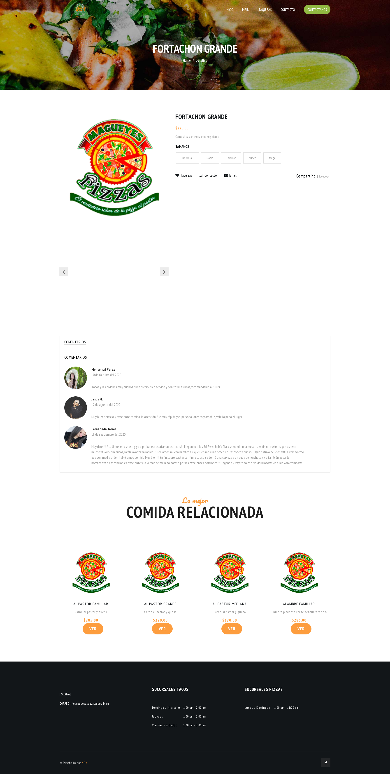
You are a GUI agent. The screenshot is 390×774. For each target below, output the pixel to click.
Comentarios (75, 341)
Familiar (231, 158)
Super (252, 158)
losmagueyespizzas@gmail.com (90, 704)
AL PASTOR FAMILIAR (90, 603)
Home (187, 60)
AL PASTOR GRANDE (160, 603)
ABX (84, 763)
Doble (210, 158)
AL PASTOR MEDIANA (230, 603)
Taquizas (265, 9)
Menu (246, 9)
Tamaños (182, 146)
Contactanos (317, 9)
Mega (272, 158)
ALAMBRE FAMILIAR (299, 603)
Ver (93, 629)
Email (233, 175)
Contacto (288, 9)
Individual (187, 158)
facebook (323, 176)
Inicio (229, 9)
